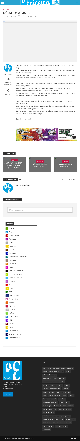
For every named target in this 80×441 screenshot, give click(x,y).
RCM (52, 412)
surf (73, 419)
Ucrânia (58, 426)
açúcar (45, 375)
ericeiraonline (8, 74)
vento (65, 426)
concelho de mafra (48, 385)
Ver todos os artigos (68, 179)
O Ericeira (8, 394)
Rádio (57, 419)
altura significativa (59, 368)
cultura (67, 385)
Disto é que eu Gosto (63, 392)
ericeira (71, 395)
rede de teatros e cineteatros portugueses (56, 416)
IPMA (61, 402)
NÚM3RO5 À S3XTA (40, 164)
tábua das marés (48, 426)
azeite (68, 371)
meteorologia (47, 406)
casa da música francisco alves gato (54, 378)
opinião (61, 409)
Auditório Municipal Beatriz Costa (53, 371)
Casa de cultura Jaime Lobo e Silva (53, 382)
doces (44, 395)
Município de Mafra (60, 406)
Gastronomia (47, 399)
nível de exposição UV (49, 409)
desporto (65, 389)
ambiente (70, 368)
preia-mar (46, 412)
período (68, 409)
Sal (62, 419)
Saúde (68, 419)
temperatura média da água (62, 423)
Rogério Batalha (48, 419)
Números (6, 10)
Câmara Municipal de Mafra (51, 389)
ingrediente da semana (50, 402)
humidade (62, 399)
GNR (54, 399)
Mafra (67, 402)
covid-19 (59, 385)
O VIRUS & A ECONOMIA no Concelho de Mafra (14, 164)
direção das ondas (48, 392)
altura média (47, 368)
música (70, 406)
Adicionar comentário (8, 84)
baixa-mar (52, 375)
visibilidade (46, 430)
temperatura (47, 423)
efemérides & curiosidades (57, 395)
